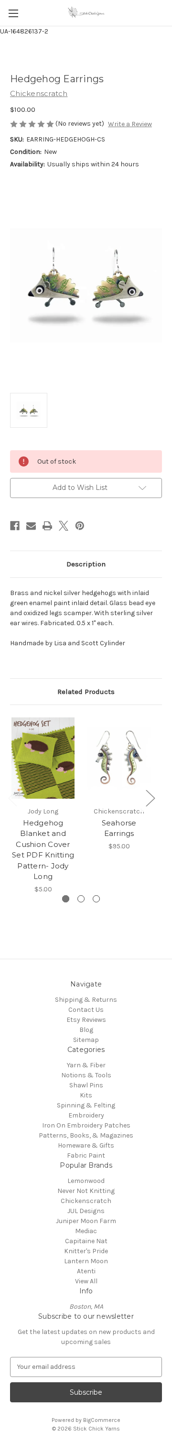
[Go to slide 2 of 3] (81, 898)
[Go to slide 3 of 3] (96, 898)
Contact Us (86, 1010)
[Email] (31, 525)
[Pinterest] (80, 525)
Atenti (86, 1271)
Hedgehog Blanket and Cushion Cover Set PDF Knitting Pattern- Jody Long (43, 849)
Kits (86, 1095)
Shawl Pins (86, 1085)
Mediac (86, 1231)
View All (86, 1281)
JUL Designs (86, 1211)
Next (150, 797)
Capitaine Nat (86, 1241)
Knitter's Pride (86, 1251)
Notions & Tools (86, 1075)
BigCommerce (101, 1420)
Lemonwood (86, 1181)
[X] (63, 525)
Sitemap (86, 1040)
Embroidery (86, 1115)
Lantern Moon (86, 1261)
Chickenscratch (86, 1201)
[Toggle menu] (13, 13)
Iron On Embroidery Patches (86, 1125)
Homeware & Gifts (86, 1145)
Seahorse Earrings (119, 828)
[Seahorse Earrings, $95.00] (118, 758)
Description (86, 564)
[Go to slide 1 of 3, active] (65, 898)
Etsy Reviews (86, 1020)
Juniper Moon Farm (86, 1221)
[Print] (47, 525)
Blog (86, 1030)
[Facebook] (15, 525)
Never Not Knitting (86, 1191)
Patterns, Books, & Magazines (86, 1135)
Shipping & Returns (86, 1000)
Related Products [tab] (86, 691)
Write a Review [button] (130, 124)
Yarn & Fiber (86, 1065)
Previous (12, 797)
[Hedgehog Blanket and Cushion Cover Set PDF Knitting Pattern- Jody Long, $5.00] (43, 758)
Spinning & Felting (86, 1105)
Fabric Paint (86, 1155)
